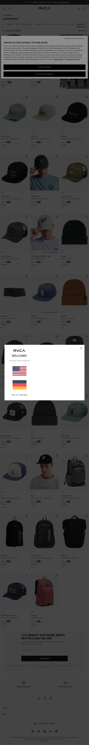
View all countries (19, 395)
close (81, 348)
